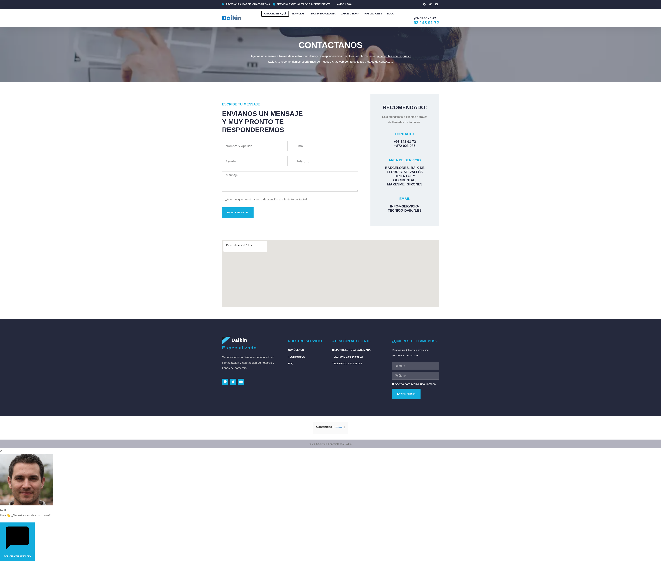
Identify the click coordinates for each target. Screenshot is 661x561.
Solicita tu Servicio (17, 556)
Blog (390, 13)
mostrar (339, 427)
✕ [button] (1, 451)
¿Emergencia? (425, 18)
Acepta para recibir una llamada (415, 384)
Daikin (239, 340)
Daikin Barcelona (323, 13)
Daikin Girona (350, 13)
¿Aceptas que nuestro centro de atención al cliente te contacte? (266, 199)
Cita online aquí (275, 13)
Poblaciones (373, 13)
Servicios (297, 13)
